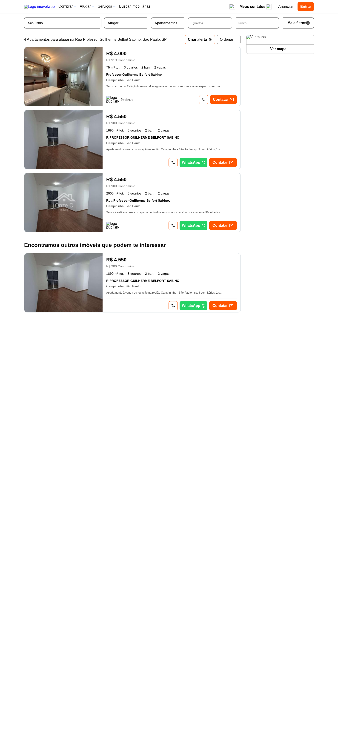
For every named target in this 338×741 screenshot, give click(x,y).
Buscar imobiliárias (134, 6)
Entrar (305, 7)
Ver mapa (278, 49)
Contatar (220, 99)
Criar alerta (197, 39)
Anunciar (285, 7)
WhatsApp (191, 162)
